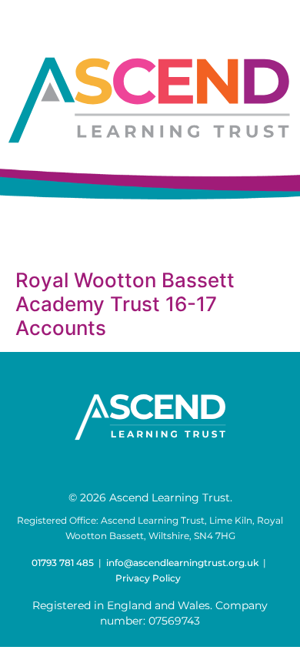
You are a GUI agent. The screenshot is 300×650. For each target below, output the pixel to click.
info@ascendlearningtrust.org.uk (182, 562)
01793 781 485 (63, 562)
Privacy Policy (148, 578)
